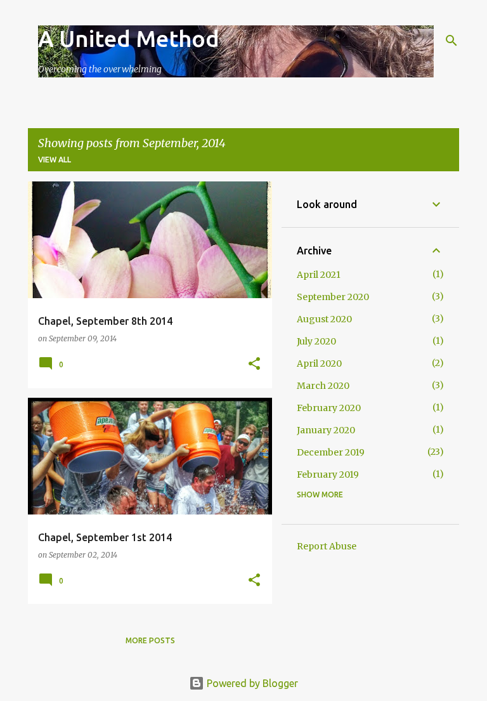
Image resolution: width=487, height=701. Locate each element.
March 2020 (323, 385)
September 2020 (333, 297)
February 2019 (328, 474)
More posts (150, 640)
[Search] (451, 40)
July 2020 (316, 341)
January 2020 (326, 430)
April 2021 (319, 274)
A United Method (128, 38)
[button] (254, 364)
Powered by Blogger (251, 683)
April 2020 (319, 363)
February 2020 (329, 408)
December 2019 (331, 452)
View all (54, 159)
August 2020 (324, 319)
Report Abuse (326, 546)
